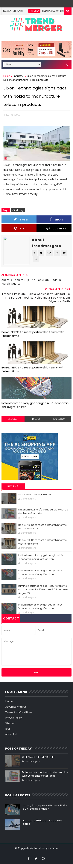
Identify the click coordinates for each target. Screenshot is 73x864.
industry (18, 76)
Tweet (24, 219)
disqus (36, 418)
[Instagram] (33, 3)
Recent (13, 486)
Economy (27, 11)
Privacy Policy (13, 717)
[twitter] (36, 858)
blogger (13, 418)
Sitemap (10, 723)
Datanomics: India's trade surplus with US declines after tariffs (45, 774)
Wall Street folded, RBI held (34, 494)
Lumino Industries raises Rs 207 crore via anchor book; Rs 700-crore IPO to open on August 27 (43, 589)
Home (6, 76)
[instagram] (43, 858)
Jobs (7, 728)
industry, (15, 114)
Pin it (24, 228)
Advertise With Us (16, 706)
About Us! (11, 734)
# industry (18, 210)
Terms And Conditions (18, 712)
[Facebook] (39, 3)
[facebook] (28, 858)
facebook (59, 418)
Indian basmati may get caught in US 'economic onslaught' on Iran (35, 405)
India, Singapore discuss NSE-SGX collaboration (45, 807)
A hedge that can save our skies (42, 822)
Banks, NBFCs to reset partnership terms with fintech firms (32, 334)
